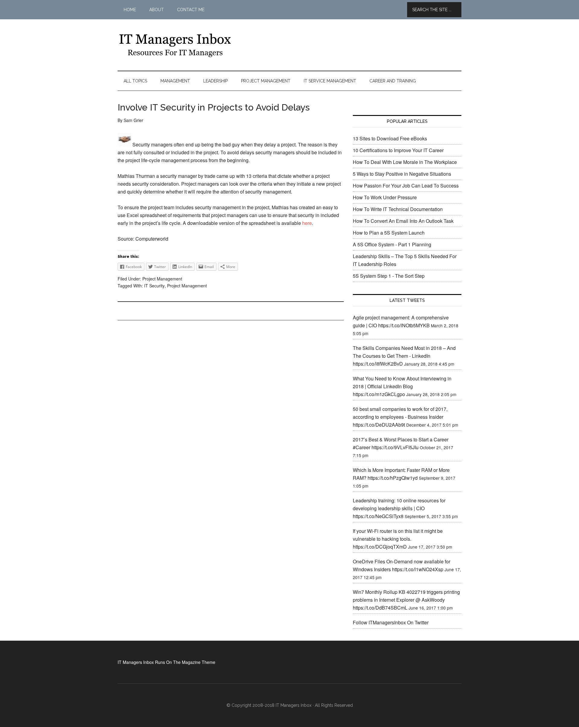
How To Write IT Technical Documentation (398, 209)
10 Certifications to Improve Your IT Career (398, 150)
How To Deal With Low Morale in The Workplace (405, 162)
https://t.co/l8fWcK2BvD (378, 363)
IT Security (154, 286)
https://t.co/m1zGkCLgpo (379, 394)
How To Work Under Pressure (385, 197)
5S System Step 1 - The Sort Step (389, 275)
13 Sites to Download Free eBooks (390, 138)
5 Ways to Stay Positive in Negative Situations (402, 173)
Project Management (162, 279)
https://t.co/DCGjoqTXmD (380, 546)
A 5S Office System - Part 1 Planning (392, 244)
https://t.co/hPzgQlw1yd (393, 477)
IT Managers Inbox (175, 45)
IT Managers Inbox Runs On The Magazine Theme (166, 662)
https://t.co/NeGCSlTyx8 (378, 516)
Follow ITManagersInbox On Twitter (391, 622)
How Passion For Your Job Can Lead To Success (406, 185)
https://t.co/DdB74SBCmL (380, 607)
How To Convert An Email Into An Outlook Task (403, 220)
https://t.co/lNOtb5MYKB (404, 325)
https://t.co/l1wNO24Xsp (417, 569)
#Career (361, 447)
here (307, 222)
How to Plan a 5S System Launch (389, 232)
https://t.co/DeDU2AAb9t (379, 424)
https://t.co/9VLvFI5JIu (395, 447)
